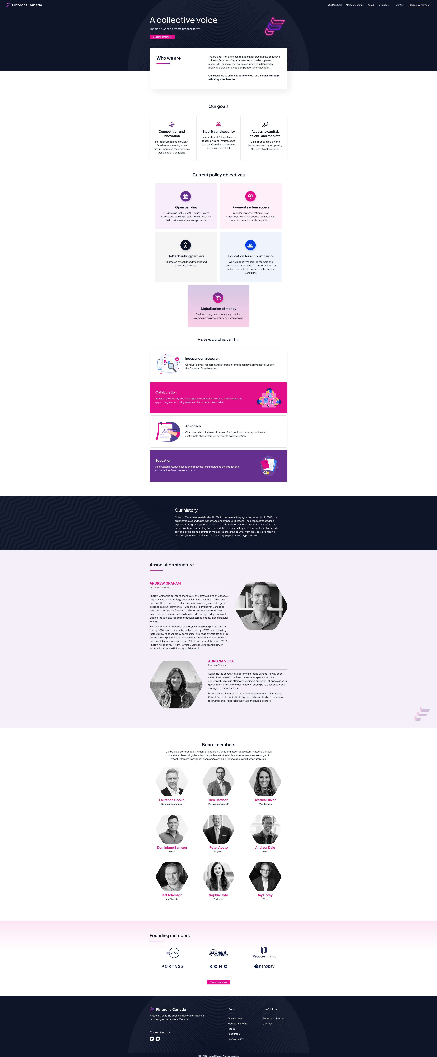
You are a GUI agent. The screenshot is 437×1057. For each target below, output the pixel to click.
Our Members (335, 4)
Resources (383, 4)
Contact (400, 4)
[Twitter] (152, 1039)
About (371, 4)
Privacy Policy (236, 1038)
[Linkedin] (158, 1039)
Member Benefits (355, 4)
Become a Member (419, 4)
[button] (172, 782)
